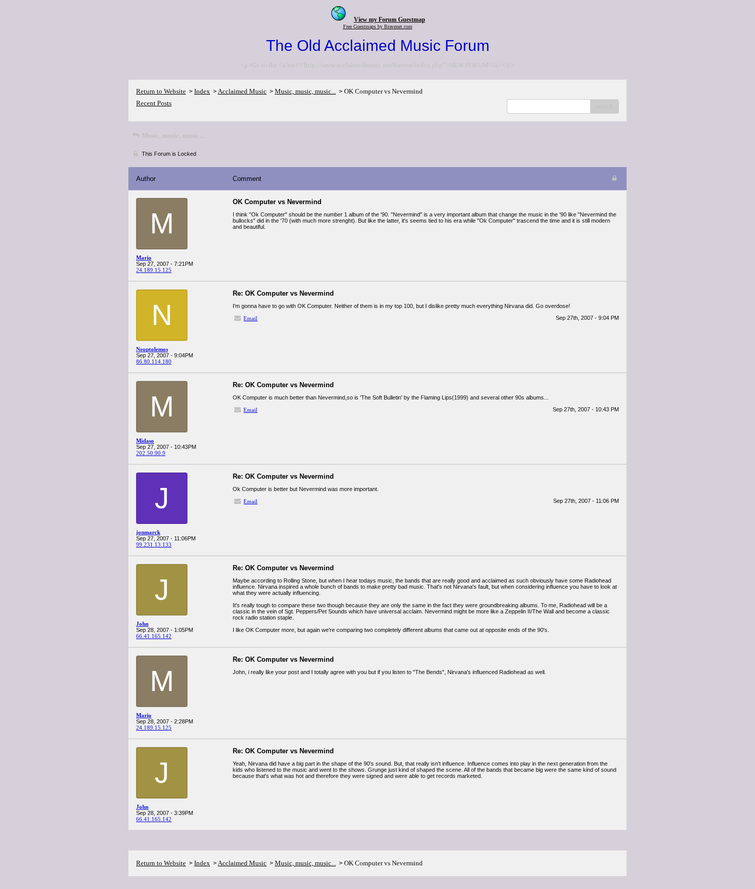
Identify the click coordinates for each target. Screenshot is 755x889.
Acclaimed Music (242, 91)
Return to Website (161, 91)
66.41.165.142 (154, 636)
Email (250, 318)
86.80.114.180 (154, 361)
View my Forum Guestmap (389, 19)
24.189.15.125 (154, 270)
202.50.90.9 (150, 453)
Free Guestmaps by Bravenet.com (377, 26)
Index (202, 91)
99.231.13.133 (154, 544)
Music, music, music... (305, 91)
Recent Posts (154, 103)
